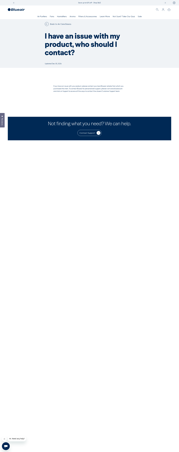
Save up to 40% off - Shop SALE (89, 3)
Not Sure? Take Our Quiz (124, 16)
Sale (140, 16)
